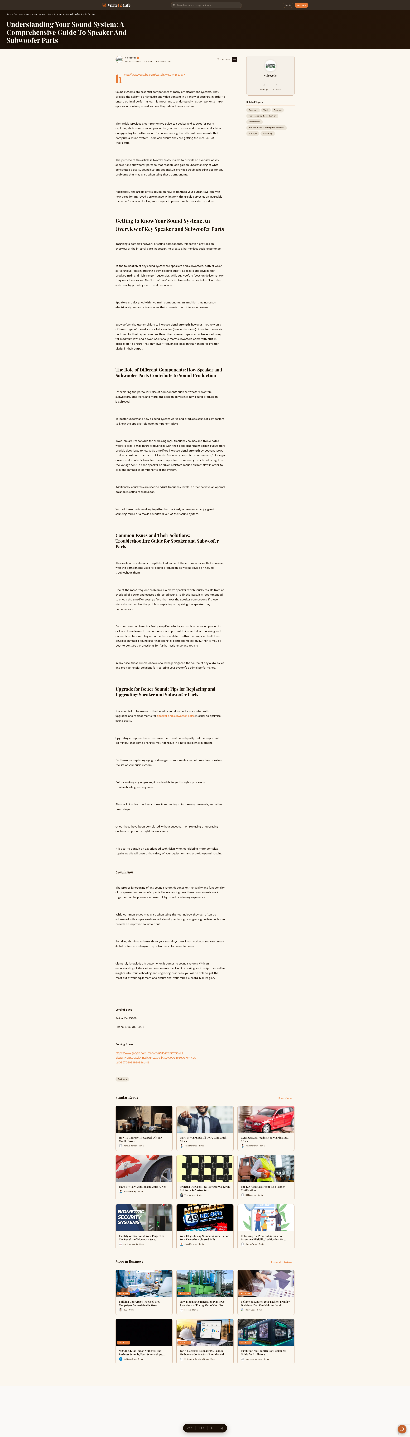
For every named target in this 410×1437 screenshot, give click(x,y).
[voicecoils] (119, 59)
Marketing (268, 133)
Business (18, 14)
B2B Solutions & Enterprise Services (267, 127)
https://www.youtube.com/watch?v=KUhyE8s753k (154, 74)
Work (265, 110)
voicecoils (130, 57)
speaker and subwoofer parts (176, 716)
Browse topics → (287, 1098)
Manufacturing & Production (262, 116)
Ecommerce (255, 121)
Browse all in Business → (283, 1262)
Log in (288, 5)
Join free (301, 5)
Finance (278, 110)
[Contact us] (402, 1429)
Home (8, 14)
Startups (253, 133)
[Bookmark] (212, 1428)
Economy (253, 110)
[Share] (222, 1428)
